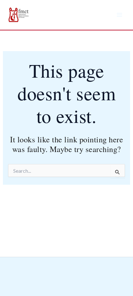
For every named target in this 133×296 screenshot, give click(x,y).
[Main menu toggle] (119, 15)
